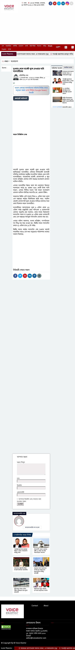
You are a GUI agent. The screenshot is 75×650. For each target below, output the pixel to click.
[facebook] (50, 3)
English (4, 49)
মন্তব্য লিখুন (21, 462)
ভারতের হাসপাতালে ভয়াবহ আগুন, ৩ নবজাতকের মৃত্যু (23, 54)
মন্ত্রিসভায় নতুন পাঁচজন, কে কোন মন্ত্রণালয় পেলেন (41, 589)
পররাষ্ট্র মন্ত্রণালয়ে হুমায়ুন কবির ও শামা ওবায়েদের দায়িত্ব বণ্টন (20, 550)
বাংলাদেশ (21, 46)
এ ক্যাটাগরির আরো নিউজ (22, 535)
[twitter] (55, 3)
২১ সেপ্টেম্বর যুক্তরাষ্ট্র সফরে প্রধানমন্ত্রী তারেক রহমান (67, 91)
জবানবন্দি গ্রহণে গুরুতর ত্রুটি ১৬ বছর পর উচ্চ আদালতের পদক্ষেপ (40, 550)
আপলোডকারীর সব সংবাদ (32, 527)
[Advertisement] (37, 27)
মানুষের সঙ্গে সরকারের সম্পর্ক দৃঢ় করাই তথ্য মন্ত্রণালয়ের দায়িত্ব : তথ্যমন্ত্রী (40, 570)
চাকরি (26, 46)
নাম (18, 478)
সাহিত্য (44, 46)
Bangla (50, 46)
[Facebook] (15, 276)
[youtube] (67, 3)
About (46, 606)
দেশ (3, 46)
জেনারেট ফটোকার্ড (21, 98)
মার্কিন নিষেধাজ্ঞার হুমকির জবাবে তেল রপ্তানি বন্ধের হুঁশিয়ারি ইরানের (68, 100)
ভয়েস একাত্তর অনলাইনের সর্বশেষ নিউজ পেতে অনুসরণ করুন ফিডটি (31, 90)
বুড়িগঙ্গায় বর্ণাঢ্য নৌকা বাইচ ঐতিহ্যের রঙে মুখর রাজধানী (20, 590)
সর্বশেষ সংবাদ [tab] (57, 68)
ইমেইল (19, 485)
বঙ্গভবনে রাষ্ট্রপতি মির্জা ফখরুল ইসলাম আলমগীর (21, 569)
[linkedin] (63, 3)
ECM (9, 49)
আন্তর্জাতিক (8, 46)
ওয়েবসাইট (20, 492)
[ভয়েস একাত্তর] (9, 7)
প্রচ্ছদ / (7, 61)
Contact (35, 606)
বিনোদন (39, 46)
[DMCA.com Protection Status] (6, 627)
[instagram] (59, 3)
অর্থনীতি (15, 46)
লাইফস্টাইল (33, 46)
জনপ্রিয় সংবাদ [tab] (68, 67)
